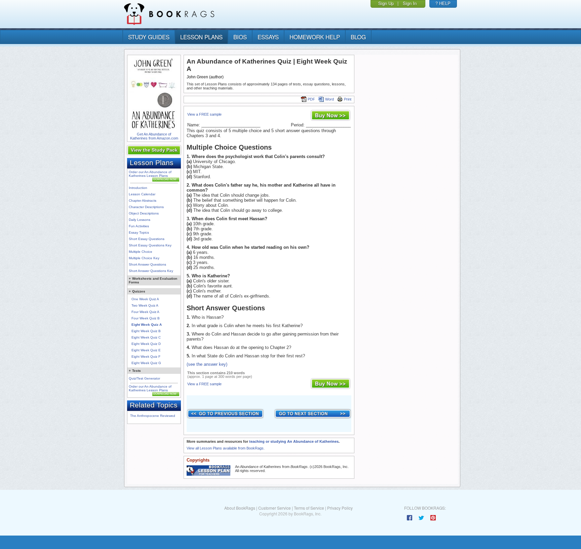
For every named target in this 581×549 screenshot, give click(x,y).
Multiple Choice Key (144, 258)
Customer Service (274, 508)
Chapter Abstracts (142, 200)
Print (347, 99)
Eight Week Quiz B (146, 331)
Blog (358, 37)
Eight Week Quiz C (146, 337)
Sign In (410, 3)
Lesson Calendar (142, 194)
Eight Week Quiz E (146, 350)
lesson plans (201, 37)
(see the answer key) (207, 364)
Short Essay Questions (146, 239)
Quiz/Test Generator (144, 378)
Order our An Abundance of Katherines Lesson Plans (150, 174)
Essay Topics (139, 232)
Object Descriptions (144, 213)
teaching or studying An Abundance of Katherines (294, 441)
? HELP (443, 3)
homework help (314, 37)
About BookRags (239, 508)
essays (268, 37)
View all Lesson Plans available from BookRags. (226, 448)
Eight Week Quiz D (146, 344)
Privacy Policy (340, 508)
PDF (311, 99)
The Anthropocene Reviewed (152, 416)
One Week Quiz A (145, 299)
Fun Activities (139, 226)
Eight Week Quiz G (146, 363)
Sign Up (386, 3)
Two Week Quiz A (144, 305)
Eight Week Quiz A (146, 324)
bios (240, 37)
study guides (148, 37)
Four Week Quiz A (145, 312)
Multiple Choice (140, 251)
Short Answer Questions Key (151, 271)
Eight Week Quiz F (145, 356)
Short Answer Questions (147, 264)
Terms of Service (309, 508)
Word (329, 99)
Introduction (138, 188)
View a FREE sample (204, 114)
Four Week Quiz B (145, 318)
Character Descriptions (146, 207)
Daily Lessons (139, 220)
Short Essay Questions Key (150, 245)
